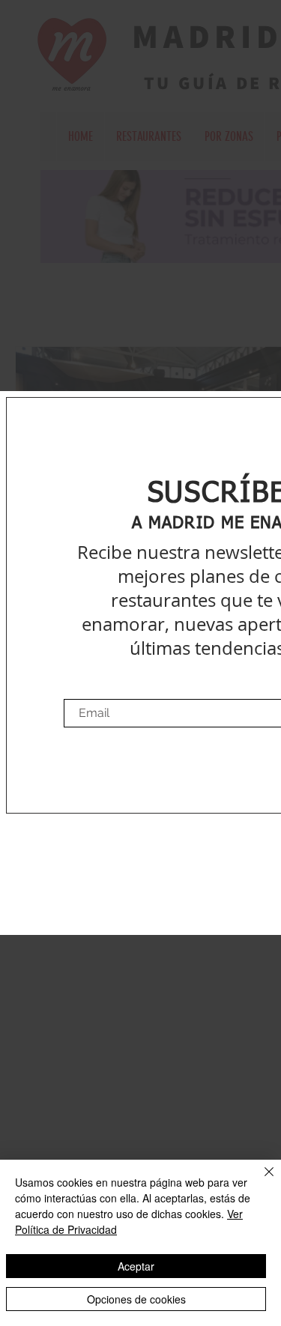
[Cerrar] (260, 1181)
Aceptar (136, 1266)
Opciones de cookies (136, 1299)
